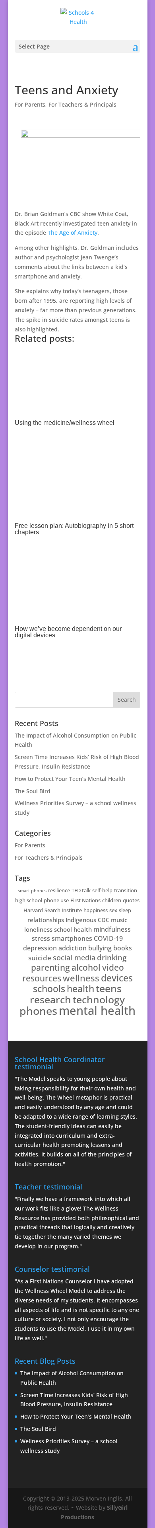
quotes (131, 900)
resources (41, 978)
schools (49, 988)
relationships (45, 920)
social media (74, 957)
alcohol (86, 967)
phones (38, 1010)
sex (113, 910)
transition (125, 890)
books (122, 948)
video (113, 967)
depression (40, 948)
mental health (97, 1010)
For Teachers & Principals (82, 104)
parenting (50, 967)
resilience (59, 890)
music (119, 920)
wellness (81, 978)
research (50, 999)
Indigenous (81, 920)
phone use (56, 900)
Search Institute (63, 910)
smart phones (32, 890)
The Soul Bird (32, 791)
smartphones (72, 938)
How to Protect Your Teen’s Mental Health (70, 778)
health (80, 988)
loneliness (38, 929)
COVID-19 (108, 938)
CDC (103, 920)
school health (73, 929)
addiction (72, 948)
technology (99, 999)
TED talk (81, 890)
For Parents (30, 104)
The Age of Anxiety (72, 232)
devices (117, 978)
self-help (102, 890)
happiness (95, 910)
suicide (39, 957)
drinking (111, 957)
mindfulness (112, 929)
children (111, 900)
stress (41, 938)
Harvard (33, 910)
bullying (100, 948)
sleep (125, 910)
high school (28, 900)
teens (109, 988)
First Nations (85, 900)
